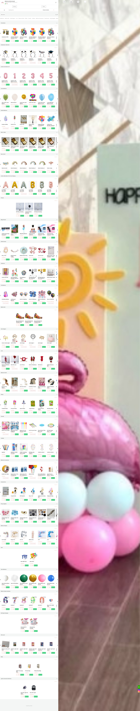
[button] (29, 2)
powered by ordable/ (29, 705)
